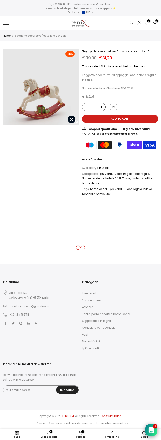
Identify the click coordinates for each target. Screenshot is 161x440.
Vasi (85, 335)
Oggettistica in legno (96, 321)
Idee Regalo (125, 174)
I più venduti (107, 174)
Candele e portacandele (99, 328)
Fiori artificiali (91, 341)
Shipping (107, 66)
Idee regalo (141, 174)
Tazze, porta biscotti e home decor (106, 314)
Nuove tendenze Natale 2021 (101, 178)
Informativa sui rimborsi (112, 423)
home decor (98, 189)
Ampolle (87, 307)
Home (7, 36)
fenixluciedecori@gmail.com (94, 4)
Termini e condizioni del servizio (70, 423)
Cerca (41, 423)
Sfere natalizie (92, 300)
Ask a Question (93, 159)
